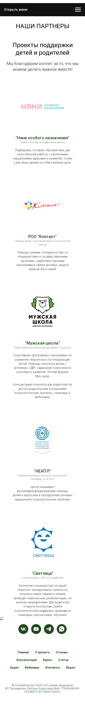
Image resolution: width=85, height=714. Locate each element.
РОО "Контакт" (42, 236)
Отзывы (62, 652)
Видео (70, 667)
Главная (23, 652)
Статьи (63, 660)
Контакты (52, 667)
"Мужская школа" (42, 343)
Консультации (27, 660)
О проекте (42, 652)
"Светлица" (42, 573)
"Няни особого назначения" (42, 137)
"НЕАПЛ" (42, 471)
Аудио (14, 667)
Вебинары (32, 667)
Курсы (47, 660)
